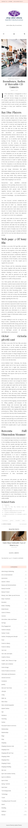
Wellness (3, 811)
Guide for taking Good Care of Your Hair (14, 510)
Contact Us (4, 1)
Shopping (3, 742)
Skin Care (3, 770)
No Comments (23, 524)
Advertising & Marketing (7, 571)
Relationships (4, 729)
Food (2, 640)
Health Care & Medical (7, 664)
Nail (2, 712)
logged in (10, 558)
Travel (3, 797)
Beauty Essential (5, 588)
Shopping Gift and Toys (7, 753)
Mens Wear (4, 701)
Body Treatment (5, 598)
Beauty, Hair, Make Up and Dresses (10, 595)
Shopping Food (5, 749)
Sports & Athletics (6, 777)
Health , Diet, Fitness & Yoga (8, 660)
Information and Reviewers (8, 674)
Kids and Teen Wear (6, 688)
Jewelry (3, 684)
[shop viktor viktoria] (14, 15)
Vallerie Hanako (7, 524)
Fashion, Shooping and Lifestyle (9, 636)
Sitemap (10, 1)
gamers (11, 520)
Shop (2, 739)
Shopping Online (5, 756)
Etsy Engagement (6, 626)
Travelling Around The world (8, 801)
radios (23, 520)
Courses (3, 616)
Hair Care (3, 650)
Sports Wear (4, 780)
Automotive (4, 578)
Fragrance (6, 505)
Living (2, 694)
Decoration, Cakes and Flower (9, 619)
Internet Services (5, 677)
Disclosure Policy (18, 1)
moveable (18, 520)
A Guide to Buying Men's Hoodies (13, 512)
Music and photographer (7, 705)
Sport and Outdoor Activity (8, 773)
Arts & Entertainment (6, 574)
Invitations (4, 681)
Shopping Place (5, 760)
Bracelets (3, 602)
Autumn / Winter (5, 581)
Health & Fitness (5, 657)
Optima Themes (18, 825)
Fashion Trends (5, 633)
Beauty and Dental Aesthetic (8, 585)
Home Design (5, 667)
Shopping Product (14, 79)
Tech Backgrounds (6, 790)
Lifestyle (3, 691)
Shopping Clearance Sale (7, 746)
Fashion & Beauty (5, 629)
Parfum (3, 722)
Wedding (3, 808)
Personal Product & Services (8, 725)
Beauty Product (5, 592)
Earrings (3, 622)
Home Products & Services (8, 670)
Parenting (3, 718)
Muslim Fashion (5, 708)
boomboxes (5, 520)
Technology (4, 794)
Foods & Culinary (5, 643)
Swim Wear (4, 787)
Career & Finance (5, 612)
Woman (3, 814)
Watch (3, 804)
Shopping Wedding (6, 766)
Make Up (3, 698)
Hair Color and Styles (6, 653)
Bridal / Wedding (5, 605)
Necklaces (4, 715)
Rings (2, 736)
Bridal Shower (5, 609)
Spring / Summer (5, 784)
